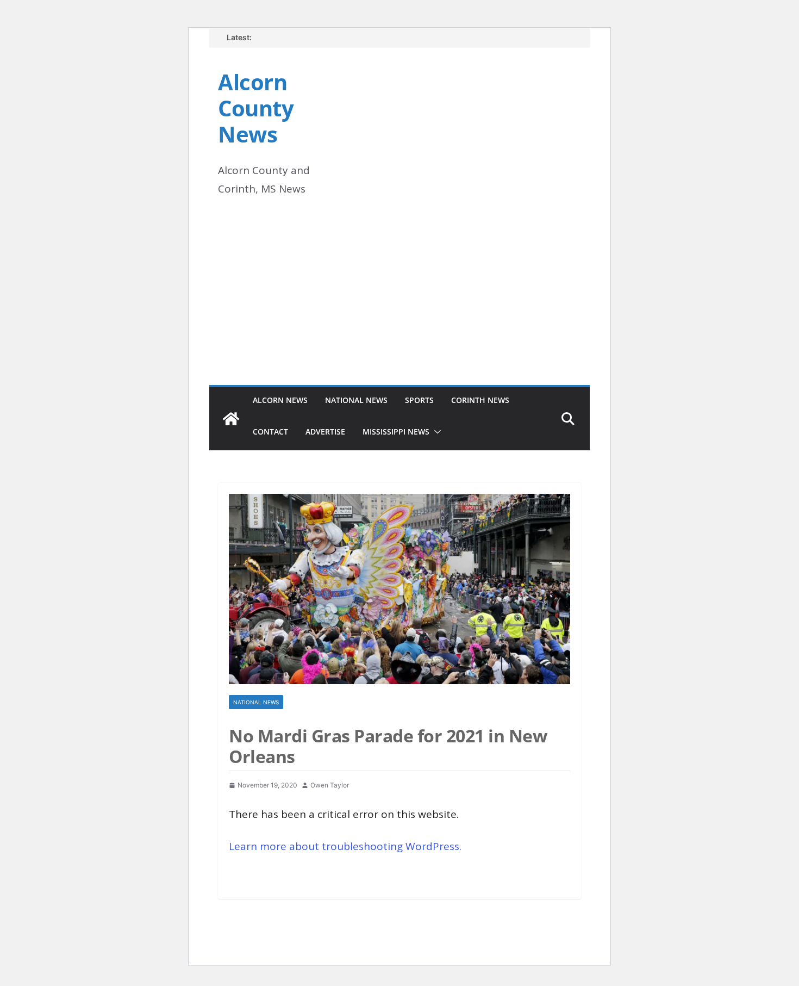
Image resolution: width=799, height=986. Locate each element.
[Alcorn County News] (231, 419)
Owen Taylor (329, 785)
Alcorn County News (256, 108)
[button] (435, 431)
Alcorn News (280, 400)
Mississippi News (396, 431)
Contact (270, 431)
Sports (419, 400)
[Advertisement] (399, 303)
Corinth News (480, 400)
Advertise (325, 431)
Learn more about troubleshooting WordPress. (345, 846)
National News (356, 400)
